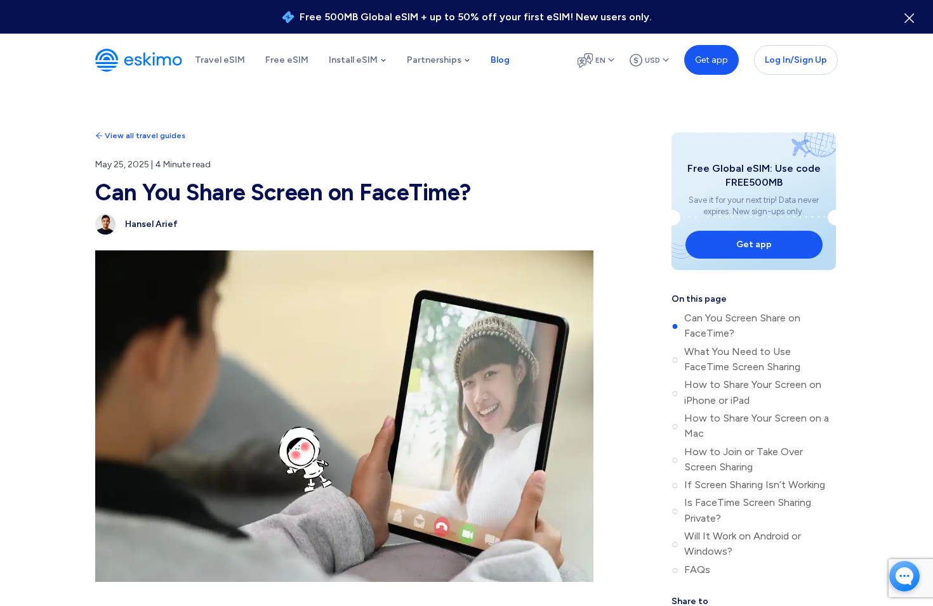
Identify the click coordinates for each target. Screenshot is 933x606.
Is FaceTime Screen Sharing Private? (747, 510)
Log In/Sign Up (796, 60)
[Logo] (138, 60)
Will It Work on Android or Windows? (742, 543)
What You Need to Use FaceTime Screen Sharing (742, 359)
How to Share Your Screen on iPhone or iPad (752, 392)
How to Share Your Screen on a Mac (756, 425)
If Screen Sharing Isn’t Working (754, 485)
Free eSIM (286, 60)
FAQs (697, 570)
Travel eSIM (220, 60)
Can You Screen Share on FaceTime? (742, 325)
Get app (711, 60)
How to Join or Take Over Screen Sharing (743, 459)
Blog (500, 60)
